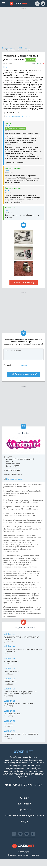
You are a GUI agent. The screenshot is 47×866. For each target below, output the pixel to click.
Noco (7, 171)
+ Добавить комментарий (23, 374)
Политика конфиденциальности (23, 815)
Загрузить (23, 365)
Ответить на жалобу (23, 282)
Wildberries (9, 125)
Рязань (27, 116)
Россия (8, 116)
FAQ (23, 821)
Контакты (23, 803)
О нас (23, 797)
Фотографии (8, 365)
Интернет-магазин (14, 479)
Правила (23, 809)
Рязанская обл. (18, 116)
